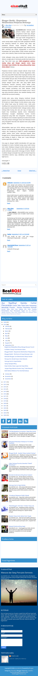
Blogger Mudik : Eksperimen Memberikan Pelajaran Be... (20, 352)
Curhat (34, 303)
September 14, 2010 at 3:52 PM (21, 182)
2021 (5, 405)
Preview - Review (15, 307)
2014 (5, 389)
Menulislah (5, 307)
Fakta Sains (25, 305)
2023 (5, 408)
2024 (5, 410)
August (7, 343)
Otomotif (34, 307)
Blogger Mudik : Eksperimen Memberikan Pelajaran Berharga (16, 21)
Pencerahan (6, 305)
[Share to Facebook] (8, 163)
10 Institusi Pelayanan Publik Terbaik (19, 495)
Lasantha (30, 670)
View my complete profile (17, 658)
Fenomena (26, 307)
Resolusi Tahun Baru (12, 312)
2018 (5, 398)
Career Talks (17, 305)
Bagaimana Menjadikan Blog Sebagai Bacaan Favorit (19, 347)
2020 (5, 403)
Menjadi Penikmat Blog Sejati (17, 526)
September (8, 345)
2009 (5, 322)
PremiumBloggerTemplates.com (19, 672)
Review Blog (9, 314)
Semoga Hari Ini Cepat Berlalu (13, 361)
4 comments (7, 27)
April (6, 333)
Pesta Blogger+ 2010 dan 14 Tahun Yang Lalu (21, 506)
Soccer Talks (5, 309)
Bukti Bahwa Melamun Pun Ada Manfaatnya (17, 370)
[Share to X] (7, 163)
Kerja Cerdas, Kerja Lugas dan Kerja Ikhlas (16, 366)
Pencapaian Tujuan (19, 311)
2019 (5, 401)
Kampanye (33, 305)
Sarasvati (14, 314)
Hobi (29, 309)
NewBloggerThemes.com (19, 674)
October (7, 374)
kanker (9, 234)
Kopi (11, 311)
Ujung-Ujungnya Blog (10, 363)
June (6, 338)
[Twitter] (9, 423)
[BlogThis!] (5, 163)
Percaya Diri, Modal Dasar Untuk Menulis (16, 359)
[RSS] (26, 423)
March (7, 331)
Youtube (34, 309)
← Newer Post (6, 170)
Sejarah (18, 314)
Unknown (10, 182)
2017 (5, 396)
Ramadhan (3, 314)
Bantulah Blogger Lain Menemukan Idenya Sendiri (18, 356)
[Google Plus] (15, 423)
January (7, 326)
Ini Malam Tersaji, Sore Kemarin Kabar (15, 349)
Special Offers (21, 312)
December (8, 379)
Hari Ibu (28, 311)
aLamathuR (18, 668)
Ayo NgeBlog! (30, 25)
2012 (5, 384)
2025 (5, 413)
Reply (8, 203)
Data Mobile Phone (12, 245)
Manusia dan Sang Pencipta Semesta (16, 573)
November (8, 376)
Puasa (35, 312)
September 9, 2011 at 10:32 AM (20, 234)
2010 (5, 324)
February (7, 328)
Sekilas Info (23, 309)
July (6, 340)
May (6, 336)
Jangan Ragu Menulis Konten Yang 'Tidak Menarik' (19, 368)
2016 (5, 394)
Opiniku (23, 303)
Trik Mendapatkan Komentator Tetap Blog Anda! (22, 431)
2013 (5, 387)
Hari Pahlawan (29, 312)
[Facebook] (3, 423)
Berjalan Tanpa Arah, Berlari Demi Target (20, 516)
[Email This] (3, 163)
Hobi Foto (14, 309)
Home (19, 170)
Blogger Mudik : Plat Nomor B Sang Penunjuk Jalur (19, 354)
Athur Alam (9, 25)
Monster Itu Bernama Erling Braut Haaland (20, 475)
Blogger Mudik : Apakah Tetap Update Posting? (22, 453)
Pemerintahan (5, 311)
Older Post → (32, 170)
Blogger (31, 668)
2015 (5, 391)
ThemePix (13, 670)
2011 (5, 382)
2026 (5, 415)
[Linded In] (20, 423)
